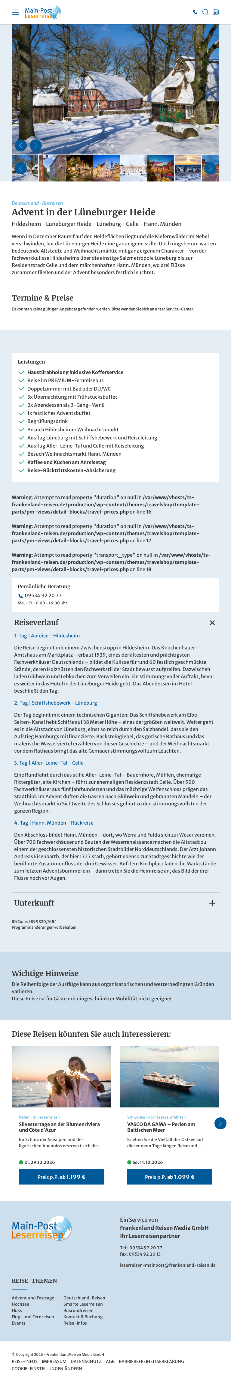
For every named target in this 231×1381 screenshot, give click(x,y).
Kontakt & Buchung (83, 1317)
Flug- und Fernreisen (33, 1317)
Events (19, 1323)
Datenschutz (86, 1361)
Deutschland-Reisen (84, 1298)
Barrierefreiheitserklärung (151, 1361)
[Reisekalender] (215, 12)
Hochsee (20, 1304)
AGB (110, 1361)
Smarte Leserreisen (83, 1304)
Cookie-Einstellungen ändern (47, 1368)
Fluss (17, 1310)
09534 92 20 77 (43, 595)
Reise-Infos (75, 1323)
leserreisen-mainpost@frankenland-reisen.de (168, 1265)
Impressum (54, 1361)
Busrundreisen (78, 1310)
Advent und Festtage (33, 1298)
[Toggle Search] (205, 12)
